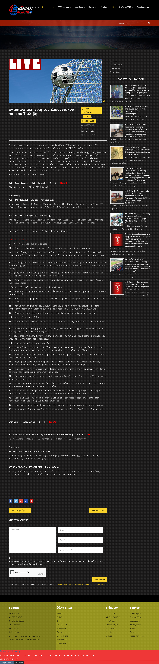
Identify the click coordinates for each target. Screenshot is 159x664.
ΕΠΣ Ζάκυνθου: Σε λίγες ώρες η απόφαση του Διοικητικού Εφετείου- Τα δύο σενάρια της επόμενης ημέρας (137, 285)
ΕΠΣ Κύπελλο (14, 624)
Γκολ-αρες (134, 632)
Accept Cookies (7, 663)
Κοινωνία (92, 7)
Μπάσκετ (61, 613)
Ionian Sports (117, 68)
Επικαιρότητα (15, 613)
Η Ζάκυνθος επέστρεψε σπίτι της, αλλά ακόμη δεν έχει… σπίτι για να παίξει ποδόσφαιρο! (136, 110)
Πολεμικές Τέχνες (65, 643)
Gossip (133, 628)
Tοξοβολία (62, 624)
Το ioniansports (143, 7)
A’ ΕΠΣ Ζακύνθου (16, 617)
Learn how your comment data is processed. (81, 584)
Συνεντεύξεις (136, 617)
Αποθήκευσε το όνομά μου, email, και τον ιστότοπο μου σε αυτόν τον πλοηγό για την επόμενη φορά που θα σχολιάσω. (56, 562)
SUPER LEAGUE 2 (113, 617)
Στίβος (60, 621)
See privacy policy (9, 659)
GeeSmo (36, 639)
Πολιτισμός (135, 613)
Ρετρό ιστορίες (137, 636)
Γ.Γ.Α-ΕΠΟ (110, 613)
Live (114, 7)
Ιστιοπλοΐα (62, 636)
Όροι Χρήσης (116, 72)
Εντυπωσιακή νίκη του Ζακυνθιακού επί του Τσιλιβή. (41, 111)
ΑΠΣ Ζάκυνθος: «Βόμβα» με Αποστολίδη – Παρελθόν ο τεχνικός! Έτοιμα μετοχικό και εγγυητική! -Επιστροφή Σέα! (137, 89)
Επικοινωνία (116, 65)
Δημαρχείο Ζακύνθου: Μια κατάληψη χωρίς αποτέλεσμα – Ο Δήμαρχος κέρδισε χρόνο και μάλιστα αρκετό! (137, 150)
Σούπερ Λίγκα (112, 624)
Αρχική (36, 7)
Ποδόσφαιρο (47, 7)
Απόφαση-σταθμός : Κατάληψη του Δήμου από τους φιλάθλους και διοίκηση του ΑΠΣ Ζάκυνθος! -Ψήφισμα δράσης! (137, 218)
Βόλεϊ (59, 617)
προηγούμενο (21, 510)
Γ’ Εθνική (110, 621)
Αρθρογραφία (135, 624)
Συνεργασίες (135, 621)
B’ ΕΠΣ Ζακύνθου (16, 621)
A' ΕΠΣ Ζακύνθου (87, 111)
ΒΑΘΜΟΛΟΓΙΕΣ (125, 7)
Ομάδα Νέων (14, 632)
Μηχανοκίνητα (63, 639)
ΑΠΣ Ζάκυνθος (15, 628)
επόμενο (97, 510)
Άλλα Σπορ (79, 7)
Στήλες (104, 7)
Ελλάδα (109, 632)
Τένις (59, 632)
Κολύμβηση (61, 628)
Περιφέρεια (111, 628)
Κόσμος (109, 636)
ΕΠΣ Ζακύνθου (63, 7)
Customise (19, 663)
